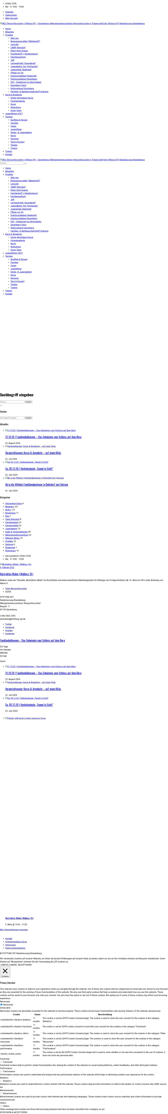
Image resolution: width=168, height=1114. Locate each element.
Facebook (9, 627)
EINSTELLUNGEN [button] (9, 965)
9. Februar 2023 (7, 567)
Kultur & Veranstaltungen (16, 532)
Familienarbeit (11, 522)
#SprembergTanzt (13, 503)
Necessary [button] (5, 1001)
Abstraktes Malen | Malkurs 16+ (16, 574)
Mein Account (11, 18)
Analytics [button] (4, 1078)
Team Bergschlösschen (16, 588)
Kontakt (8, 938)
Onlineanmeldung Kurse (16, 942)
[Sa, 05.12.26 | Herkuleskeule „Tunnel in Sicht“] (26, 462)
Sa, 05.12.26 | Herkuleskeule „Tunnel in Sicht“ (29, 468)
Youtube (9, 630)
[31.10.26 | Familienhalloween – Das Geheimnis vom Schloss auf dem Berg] (40, 430)
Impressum (10, 945)
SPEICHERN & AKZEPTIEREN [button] (13, 1112)
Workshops (10, 550)
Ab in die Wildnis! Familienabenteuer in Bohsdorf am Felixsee (36, 484)
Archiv (8, 510)
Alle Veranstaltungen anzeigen (14, 929)
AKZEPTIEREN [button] (25, 965)
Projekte (9, 541)
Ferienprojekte (12, 525)
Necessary (8, 1004)
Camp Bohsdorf (12, 519)
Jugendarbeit (11, 528)
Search (28, 402)
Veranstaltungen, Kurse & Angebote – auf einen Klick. (33, 453)
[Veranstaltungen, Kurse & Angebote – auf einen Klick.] (30, 446)
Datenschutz (11, 15)
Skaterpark (10, 547)
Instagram (9, 633)
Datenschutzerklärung (15, 948)
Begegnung (10, 513)
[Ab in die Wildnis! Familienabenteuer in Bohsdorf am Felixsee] (34, 478)
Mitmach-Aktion (12, 538)
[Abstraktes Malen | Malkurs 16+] (16, 564)
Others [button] (3, 1103)
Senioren (9, 544)
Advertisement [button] (7, 1090)
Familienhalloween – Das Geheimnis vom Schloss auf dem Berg (32, 640)
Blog (7, 516)
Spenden (9, 12)
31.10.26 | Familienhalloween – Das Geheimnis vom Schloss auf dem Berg (43, 437)
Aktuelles (9, 506)
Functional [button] (4, 1059)
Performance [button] (6, 1068)
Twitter (8, 624)
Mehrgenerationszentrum (16, 535)
